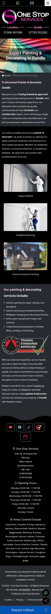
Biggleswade (15, 532)
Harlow (25, 548)
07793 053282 (38, 32)
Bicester (41, 528)
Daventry (18, 540)
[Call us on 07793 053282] (3, 3)
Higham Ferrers (26, 552)
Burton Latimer (26, 536)
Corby (10, 540)
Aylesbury (40, 524)
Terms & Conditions (37, 599)
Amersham (11, 524)
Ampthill (22, 524)
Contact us (39, 385)
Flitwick (43, 544)
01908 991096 (13, 32)
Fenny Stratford (22, 544)
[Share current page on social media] (45, 600)
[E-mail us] (32, 3)
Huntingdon (12, 552)
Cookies (8, 599)
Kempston (34, 556)
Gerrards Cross (13, 548)
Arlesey (30, 524)
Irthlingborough (20, 556)
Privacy (19, 599)
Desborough (30, 540)
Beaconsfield (21, 528)
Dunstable (8, 544)
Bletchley (27, 532)
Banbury (9, 528)
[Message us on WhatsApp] (17, 3)
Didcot (40, 540)
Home (7, 75)
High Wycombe (37, 548)
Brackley (37, 532)
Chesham (40, 536)
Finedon (35, 544)
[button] (10, 427)
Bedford (33, 528)
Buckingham (12, 536)
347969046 (24, 589)
